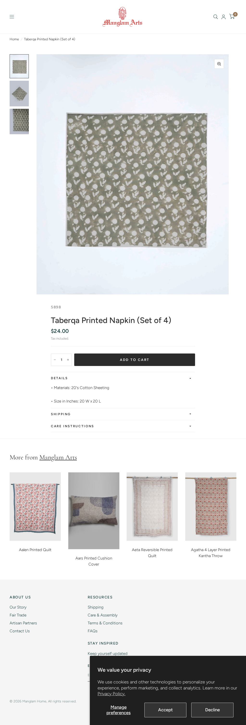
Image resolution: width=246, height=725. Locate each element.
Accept (165, 710)
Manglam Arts (58, 457)
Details (59, 378)
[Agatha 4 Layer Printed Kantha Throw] (211, 506)
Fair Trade (18, 615)
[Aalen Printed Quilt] (35, 506)
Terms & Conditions (105, 623)
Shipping (61, 414)
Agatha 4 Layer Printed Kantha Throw (210, 552)
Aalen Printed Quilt (35, 549)
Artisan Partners (23, 623)
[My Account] (224, 17)
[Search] (216, 17)
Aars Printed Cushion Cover (93, 561)
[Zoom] (219, 64)
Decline (212, 710)
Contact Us (20, 630)
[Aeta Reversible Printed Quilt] (152, 506)
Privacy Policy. (111, 693)
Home (14, 39)
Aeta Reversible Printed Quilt (152, 552)
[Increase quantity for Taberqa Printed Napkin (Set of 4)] (68, 360)
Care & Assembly (102, 615)
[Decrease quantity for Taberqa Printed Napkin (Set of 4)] (54, 360)
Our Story (18, 607)
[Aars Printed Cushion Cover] (94, 510)
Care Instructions (72, 426)
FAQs (93, 630)
